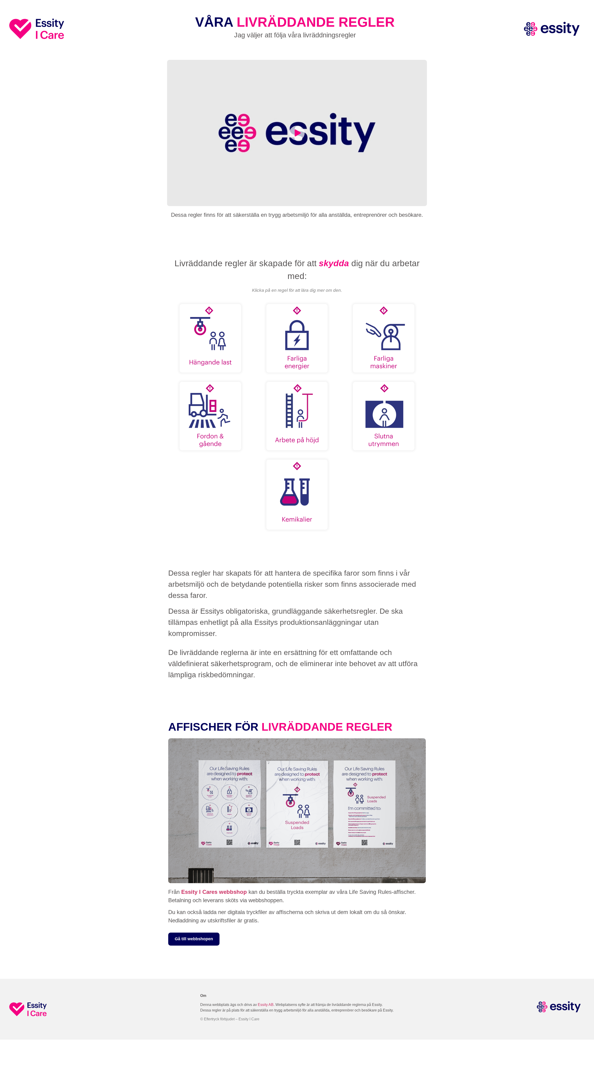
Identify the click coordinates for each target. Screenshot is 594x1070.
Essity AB (266, 1005)
